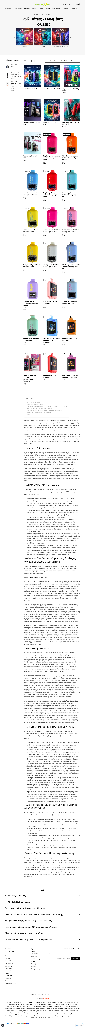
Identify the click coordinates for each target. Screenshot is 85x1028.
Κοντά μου (74, 8)
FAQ (29, 414)
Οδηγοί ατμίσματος (10, 983)
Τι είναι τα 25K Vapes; (34, 402)
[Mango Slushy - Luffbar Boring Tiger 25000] (32, 252)
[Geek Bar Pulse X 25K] (32, 76)
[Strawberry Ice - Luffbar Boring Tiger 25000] (52, 217)
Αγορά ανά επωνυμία (45, 8)
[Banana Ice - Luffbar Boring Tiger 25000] (32, 217)
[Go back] (18, 22)
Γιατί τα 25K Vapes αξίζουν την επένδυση (39, 412)
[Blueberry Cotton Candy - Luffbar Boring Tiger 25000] (72, 252)
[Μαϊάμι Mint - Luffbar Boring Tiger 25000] (32, 326)
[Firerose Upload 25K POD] (32, 143)
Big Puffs (34, 8)
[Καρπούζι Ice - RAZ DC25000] (52, 363)
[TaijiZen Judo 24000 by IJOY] (72, 76)
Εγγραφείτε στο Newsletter (71, 949)
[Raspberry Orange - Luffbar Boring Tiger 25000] (52, 180)
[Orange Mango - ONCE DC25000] (72, 326)
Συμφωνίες (65, 8)
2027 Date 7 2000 (16, 64)
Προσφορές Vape (36, 969)
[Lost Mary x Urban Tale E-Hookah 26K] (72, 110)
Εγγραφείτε (75, 958)
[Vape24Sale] (42, 4)
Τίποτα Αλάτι (34, 954)
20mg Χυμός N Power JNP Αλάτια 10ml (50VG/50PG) (16, 74)
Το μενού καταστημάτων (9, 950)
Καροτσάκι (76, 4)
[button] (55, 4)
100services (46, 998)
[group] (24, 38)
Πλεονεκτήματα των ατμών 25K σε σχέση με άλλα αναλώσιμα (45, 410)
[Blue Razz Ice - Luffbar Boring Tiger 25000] (32, 180)
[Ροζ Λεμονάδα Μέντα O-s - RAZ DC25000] (72, 363)
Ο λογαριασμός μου (66, 4)
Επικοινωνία (27, 8)
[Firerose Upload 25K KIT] (32, 110)
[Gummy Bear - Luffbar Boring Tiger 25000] (52, 252)
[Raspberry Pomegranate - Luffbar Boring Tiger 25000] (52, 143)
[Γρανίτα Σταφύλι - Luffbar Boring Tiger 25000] (32, 289)
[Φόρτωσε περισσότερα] (52, 393)
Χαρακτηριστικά (18, 8)
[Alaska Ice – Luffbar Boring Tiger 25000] (72, 289)
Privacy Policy (8, 978)
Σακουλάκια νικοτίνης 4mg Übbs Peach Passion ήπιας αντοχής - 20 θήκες (16, 85)
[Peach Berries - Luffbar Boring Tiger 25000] (72, 217)
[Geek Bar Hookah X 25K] (52, 76)
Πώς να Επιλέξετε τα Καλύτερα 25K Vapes (40, 408)
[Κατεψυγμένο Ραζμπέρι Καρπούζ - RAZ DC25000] (52, 326)
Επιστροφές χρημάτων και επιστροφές (9, 968)
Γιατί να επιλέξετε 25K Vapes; (36, 404)
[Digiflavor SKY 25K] (52, 110)
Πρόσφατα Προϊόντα (12, 60)
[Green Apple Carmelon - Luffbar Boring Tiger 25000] (72, 180)
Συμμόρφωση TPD (10, 963)
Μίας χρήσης (8, 8)
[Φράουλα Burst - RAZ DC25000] (52, 289)
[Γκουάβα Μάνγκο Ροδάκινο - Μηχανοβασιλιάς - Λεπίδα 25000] (32, 363)
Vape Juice (34, 956)
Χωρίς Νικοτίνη (56, 8)
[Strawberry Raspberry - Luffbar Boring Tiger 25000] (72, 143)
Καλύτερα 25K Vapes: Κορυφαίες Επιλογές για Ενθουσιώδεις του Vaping (48, 406)
